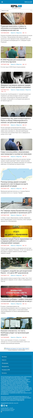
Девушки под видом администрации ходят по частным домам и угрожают (16, 86)
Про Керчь (4, 356)
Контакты (4, 373)
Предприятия (5, 366)
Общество (19, 32)
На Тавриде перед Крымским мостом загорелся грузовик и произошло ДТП (16, 212)
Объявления (5, 363)
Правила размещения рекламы (8, 409)
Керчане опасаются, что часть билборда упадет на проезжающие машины (15, 333)
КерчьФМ (16, 403)
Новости (13, 32)
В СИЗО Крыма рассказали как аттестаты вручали (13, 61)
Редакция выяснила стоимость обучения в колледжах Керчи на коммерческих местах (13, 28)
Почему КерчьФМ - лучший (7, 408)
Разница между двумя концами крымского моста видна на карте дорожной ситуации (14, 184)
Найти (31, 10)
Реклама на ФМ (6, 369)
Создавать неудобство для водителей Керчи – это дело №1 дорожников (16, 272)
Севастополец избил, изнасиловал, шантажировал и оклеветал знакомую (16, 153)
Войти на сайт (28, 2)
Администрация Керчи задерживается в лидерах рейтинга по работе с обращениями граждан (16, 241)
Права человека (20, 89)
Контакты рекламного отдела (7, 410)
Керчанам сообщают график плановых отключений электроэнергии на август (16, 300)
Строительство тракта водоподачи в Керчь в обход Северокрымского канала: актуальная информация (16, 120)
